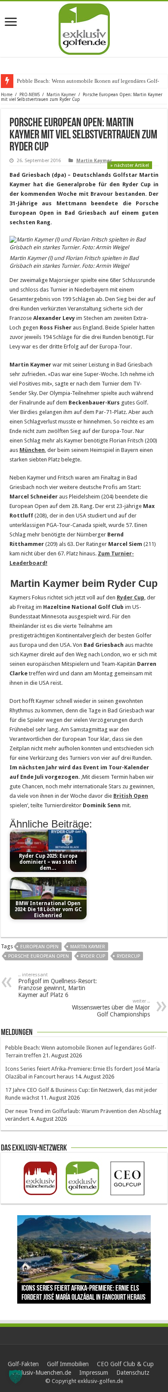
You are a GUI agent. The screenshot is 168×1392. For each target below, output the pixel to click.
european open (39, 947)
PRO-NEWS (29, 94)
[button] (15, 1376)
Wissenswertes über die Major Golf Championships (111, 1008)
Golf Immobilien (68, 1364)
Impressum (93, 1372)
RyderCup (128, 956)
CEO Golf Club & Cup (125, 1364)
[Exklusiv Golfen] (84, 27)
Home (6, 94)
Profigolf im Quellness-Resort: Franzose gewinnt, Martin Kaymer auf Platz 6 (57, 985)
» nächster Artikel (129, 165)
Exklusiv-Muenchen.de (41, 1372)
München (32, 450)
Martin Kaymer (61, 94)
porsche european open (38, 956)
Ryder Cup (130, 597)
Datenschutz (132, 1372)
